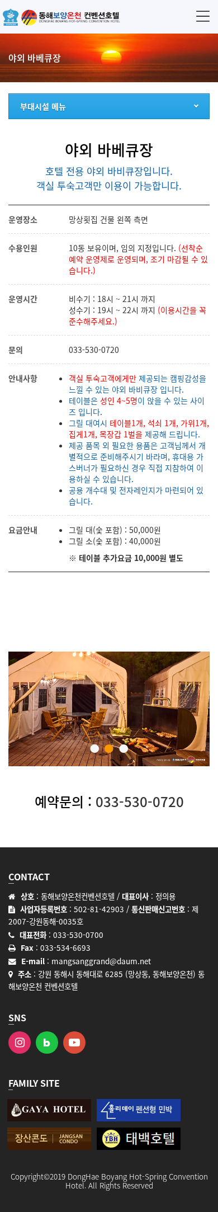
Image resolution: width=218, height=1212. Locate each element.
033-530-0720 (94, 349)
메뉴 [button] (203, 16)
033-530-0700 (78, 934)
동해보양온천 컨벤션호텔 (61, 17)
